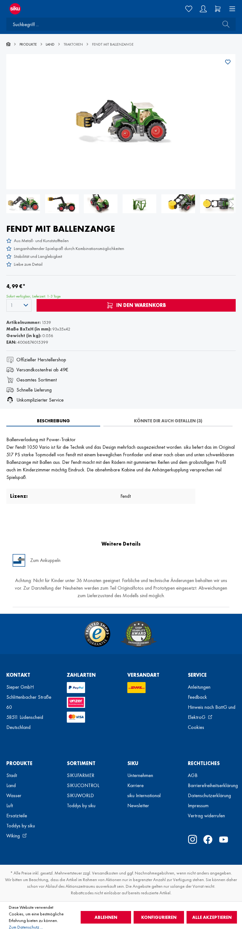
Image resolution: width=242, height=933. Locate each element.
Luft (9, 805)
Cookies (196, 727)
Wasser (13, 795)
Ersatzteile (16, 815)
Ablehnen (106, 917)
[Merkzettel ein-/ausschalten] (228, 62)
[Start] (8, 44)
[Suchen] (224, 24)
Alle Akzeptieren (212, 917)
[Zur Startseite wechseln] (60, 8)
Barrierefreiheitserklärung (213, 785)
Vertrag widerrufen (206, 815)
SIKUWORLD (80, 795)
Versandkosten (105, 873)
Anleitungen (199, 687)
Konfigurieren (158, 917)
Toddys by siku (20, 825)
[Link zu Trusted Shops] (97, 633)
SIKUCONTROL (83, 785)
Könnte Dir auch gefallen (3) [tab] (168, 421)
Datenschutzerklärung (209, 795)
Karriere (135, 785)
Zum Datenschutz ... (26, 927)
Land (11, 785)
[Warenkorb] (217, 9)
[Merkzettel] (189, 9)
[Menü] (230, 9)
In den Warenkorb (140, 305)
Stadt (11, 775)
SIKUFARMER (80, 775)
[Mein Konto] (203, 9)
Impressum (198, 805)
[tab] (53, 420)
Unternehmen (140, 775)
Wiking (13, 835)
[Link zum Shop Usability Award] (138, 633)
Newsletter (138, 805)
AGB (193, 775)
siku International (144, 795)
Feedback (197, 697)
